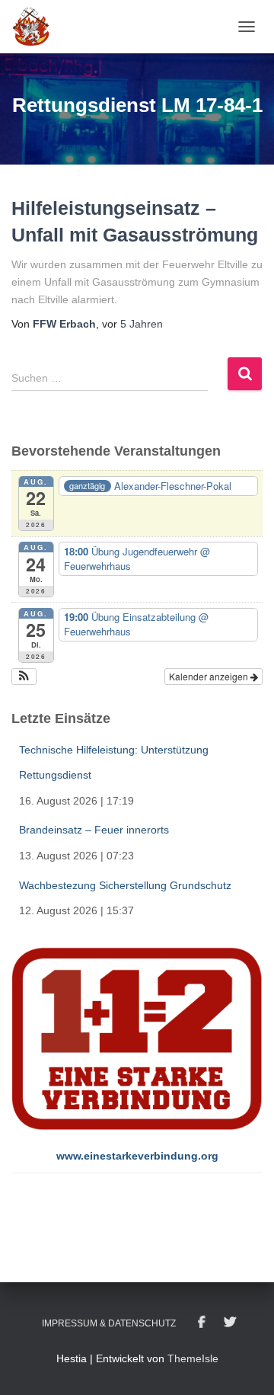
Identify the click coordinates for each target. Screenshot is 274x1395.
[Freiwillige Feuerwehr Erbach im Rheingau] (36, 27)
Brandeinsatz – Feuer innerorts (94, 830)
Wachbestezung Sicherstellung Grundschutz (125, 885)
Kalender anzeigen (209, 676)
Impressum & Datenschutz (109, 1323)
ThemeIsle (192, 1358)
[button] (24, 676)
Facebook (201, 1322)
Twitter (230, 1322)
